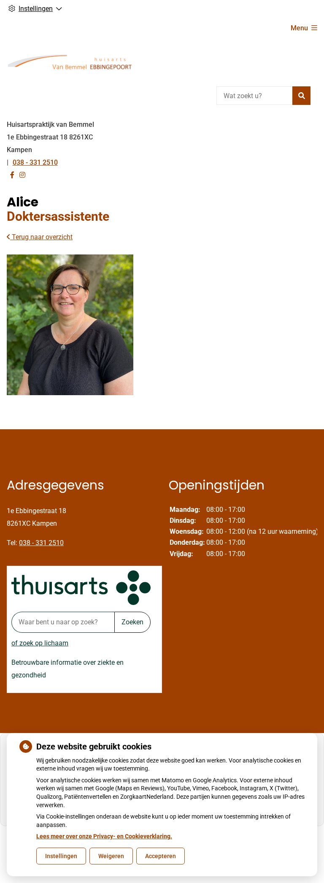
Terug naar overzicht (41, 237)
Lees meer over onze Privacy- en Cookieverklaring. (104, 836)
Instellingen (61, 856)
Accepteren (160, 856)
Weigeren (111, 856)
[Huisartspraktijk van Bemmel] (70, 61)
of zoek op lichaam (39, 643)
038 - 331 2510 (41, 543)
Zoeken (132, 622)
